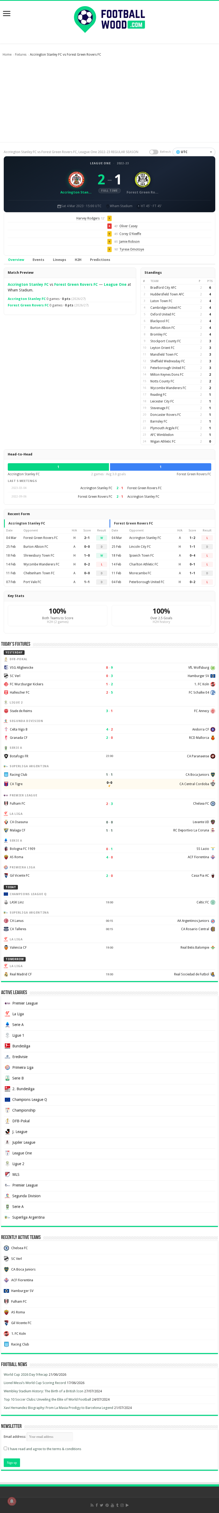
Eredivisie (20, 1057)
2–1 (87, 538)
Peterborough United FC (168, 368)
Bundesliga (21, 1046)
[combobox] (194, 152)
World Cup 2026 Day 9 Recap (26, 1375)
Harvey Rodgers (88, 218)
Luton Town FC (161, 301)
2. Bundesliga (23, 1089)
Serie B (18, 1078)
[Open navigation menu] (6, 14)
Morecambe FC (140, 573)
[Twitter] (101, 1505)
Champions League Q (29, 1099)
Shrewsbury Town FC (39, 555)
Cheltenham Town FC (39, 573)
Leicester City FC (162, 401)
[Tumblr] (117, 1505)
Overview (16, 260)
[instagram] (122, 1505)
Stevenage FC (160, 408)
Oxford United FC (162, 314)
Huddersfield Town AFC (167, 294)
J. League (19, 1132)
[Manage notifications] (11, 1501)
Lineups (59, 260)
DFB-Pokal (21, 1121)
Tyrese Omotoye (131, 249)
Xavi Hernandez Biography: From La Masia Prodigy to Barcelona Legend (58, 1408)
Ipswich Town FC (141, 555)
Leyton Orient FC (162, 348)
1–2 (192, 538)
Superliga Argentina (28, 1217)
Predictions (100, 260)
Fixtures (20, 54)
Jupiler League (23, 1142)
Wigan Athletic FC (163, 441)
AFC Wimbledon (162, 435)
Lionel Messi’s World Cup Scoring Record (35, 1383)
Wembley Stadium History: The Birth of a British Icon (43, 1391)
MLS (15, 1174)
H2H (78, 260)
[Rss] (92, 1505)
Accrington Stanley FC (28, 284)
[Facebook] (96, 1505)
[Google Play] (127, 1505)
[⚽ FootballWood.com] (109, 18)
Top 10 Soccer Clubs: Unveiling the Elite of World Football (47, 1399)
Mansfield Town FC (164, 354)
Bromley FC (158, 334)
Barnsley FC (158, 421)
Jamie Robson (129, 242)
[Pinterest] (107, 1505)
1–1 (87, 582)
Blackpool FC (160, 321)
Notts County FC (162, 381)
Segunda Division (26, 1196)
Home (7, 54)
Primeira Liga (22, 1067)
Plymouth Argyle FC (164, 428)
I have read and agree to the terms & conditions (44, 1449)
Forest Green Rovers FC (76, 284)
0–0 (87, 547)
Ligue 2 (18, 1164)
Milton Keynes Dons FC (167, 375)
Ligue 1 (18, 1035)
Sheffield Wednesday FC (167, 361)
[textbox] (194, 152)
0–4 (192, 555)
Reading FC (158, 395)
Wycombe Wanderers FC (168, 388)
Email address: (15, 1437)
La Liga (18, 1014)
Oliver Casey (128, 226)
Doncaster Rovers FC (165, 415)
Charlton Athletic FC (143, 564)
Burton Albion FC (162, 328)
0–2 (87, 564)
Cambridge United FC (165, 308)
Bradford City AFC (163, 288)
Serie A (18, 1024)
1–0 (87, 555)
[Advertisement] (109, 101)
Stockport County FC (165, 341)
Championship (24, 1110)
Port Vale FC (32, 582)
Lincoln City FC (140, 547)
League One (100, 163)
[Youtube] (112, 1505)
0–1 (192, 564)
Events (38, 260)
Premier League (25, 1003)
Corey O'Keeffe (130, 234)
